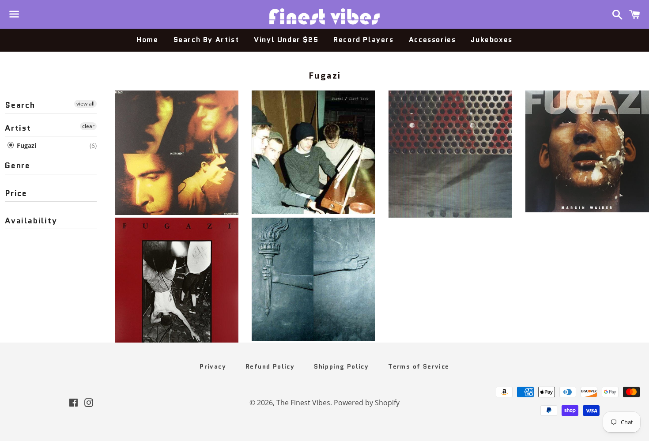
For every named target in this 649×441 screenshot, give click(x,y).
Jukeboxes (491, 39)
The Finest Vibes (303, 402)
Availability (31, 220)
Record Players (363, 39)
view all (85, 103)
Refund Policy (269, 366)
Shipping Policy (341, 366)
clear (88, 126)
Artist (18, 128)
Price (16, 193)
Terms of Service (418, 366)
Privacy (213, 366)
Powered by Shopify (367, 402)
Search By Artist (206, 39)
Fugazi (25, 145)
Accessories (432, 39)
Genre (17, 165)
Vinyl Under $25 (286, 39)
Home (147, 39)
